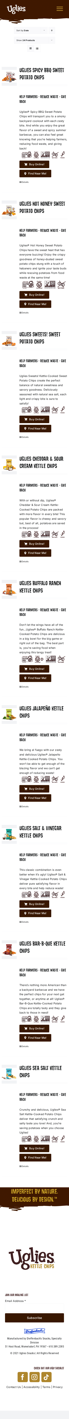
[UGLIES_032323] (34, 1227)
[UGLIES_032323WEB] (16, 3)
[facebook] (23, 1377)
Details (25, 182)
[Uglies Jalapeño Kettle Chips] (9, 714)
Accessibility (31, 1387)
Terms (46, 1387)
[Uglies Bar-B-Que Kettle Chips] (9, 949)
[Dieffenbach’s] (34, 1329)
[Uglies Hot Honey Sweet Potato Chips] (9, 209)
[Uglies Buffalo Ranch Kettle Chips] (9, 589)
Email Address (15, 1301)
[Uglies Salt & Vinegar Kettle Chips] (9, 834)
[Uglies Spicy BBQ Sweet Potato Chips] (9, 76)
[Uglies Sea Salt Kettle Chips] (9, 1074)
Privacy (58, 1387)
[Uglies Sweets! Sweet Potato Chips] (9, 340)
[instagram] (34, 1377)
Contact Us (13, 1387)
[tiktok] (46, 1377)
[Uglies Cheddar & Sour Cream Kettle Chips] (9, 464)
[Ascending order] (52, 30)
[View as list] (37, 48)
